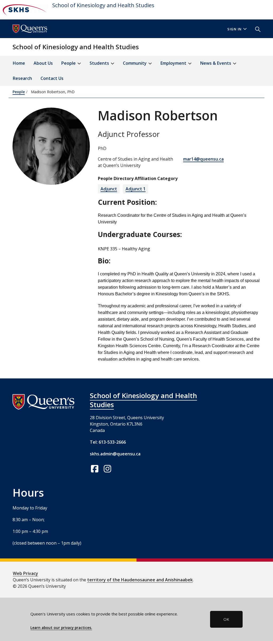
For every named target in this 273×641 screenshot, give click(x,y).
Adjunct (109, 189)
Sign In (234, 29)
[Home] (24, 9)
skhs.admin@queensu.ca (115, 454)
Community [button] (135, 63)
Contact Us (52, 78)
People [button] (69, 63)
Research (22, 78)
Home (19, 63)
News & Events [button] (216, 63)
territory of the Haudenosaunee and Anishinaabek (140, 580)
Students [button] (100, 63)
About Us (43, 63)
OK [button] (226, 619)
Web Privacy (25, 573)
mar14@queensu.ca (203, 159)
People (19, 91)
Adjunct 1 (136, 189)
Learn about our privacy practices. (61, 627)
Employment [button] (173, 63)
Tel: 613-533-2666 (108, 442)
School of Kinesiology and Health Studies (103, 5)
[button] (255, 28)
